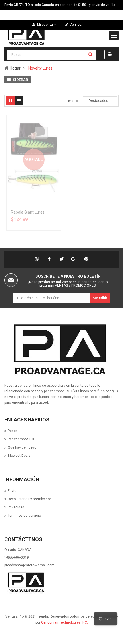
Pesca (13, 431)
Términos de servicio (24, 516)
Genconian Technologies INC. (64, 622)
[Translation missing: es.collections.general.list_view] (19, 100)
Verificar (76, 25)
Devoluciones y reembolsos (30, 499)
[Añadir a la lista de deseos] (45, 144)
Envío (12, 491)
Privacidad (16, 507)
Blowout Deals (19, 456)
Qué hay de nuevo (22, 447)
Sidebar (20, 80)
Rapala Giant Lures (28, 212)
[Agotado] (41, 133)
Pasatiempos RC (21, 439)
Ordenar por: (71, 101)
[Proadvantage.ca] (58, 350)
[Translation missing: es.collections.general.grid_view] (10, 100)
